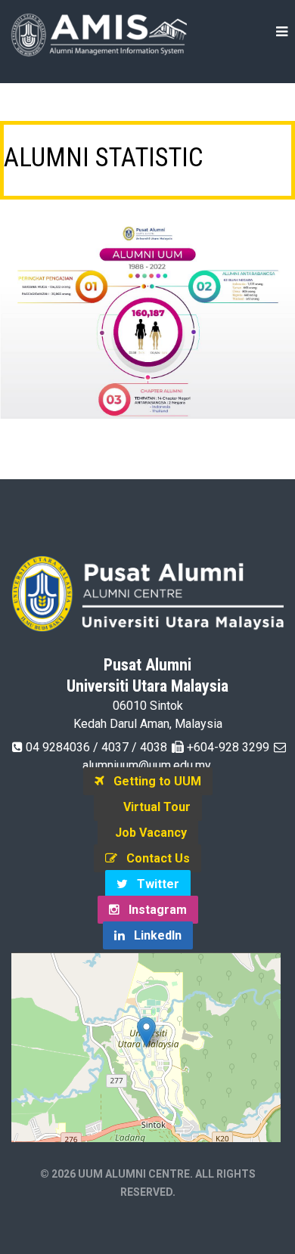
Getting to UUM (152, 781)
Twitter (153, 884)
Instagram (153, 910)
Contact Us (153, 858)
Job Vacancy (148, 832)
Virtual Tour (152, 807)
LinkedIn (153, 935)
